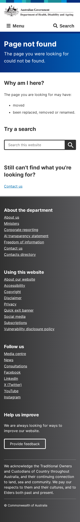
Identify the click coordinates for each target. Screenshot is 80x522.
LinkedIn (11, 378)
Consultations (15, 366)
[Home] (40, 11)
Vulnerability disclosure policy (29, 329)
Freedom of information (24, 242)
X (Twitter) (13, 384)
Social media (15, 316)
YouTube (11, 391)
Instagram (12, 397)
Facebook (12, 372)
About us (11, 217)
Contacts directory (20, 254)
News (8, 360)
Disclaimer (13, 298)
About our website (19, 279)
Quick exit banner (19, 310)
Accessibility (14, 285)
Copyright (12, 291)
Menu (17, 25)
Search (67, 25)
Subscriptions (15, 322)
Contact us (13, 186)
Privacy (10, 304)
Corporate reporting (21, 229)
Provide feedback (25, 444)
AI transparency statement (26, 236)
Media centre (15, 353)
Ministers (11, 223)
